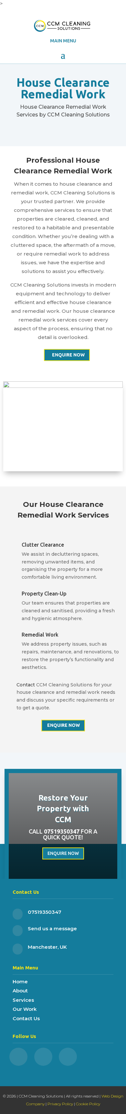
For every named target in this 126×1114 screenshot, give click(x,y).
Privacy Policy (60, 1103)
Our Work (25, 1009)
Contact (25, 685)
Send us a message (52, 928)
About (20, 991)
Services (23, 1000)
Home (20, 981)
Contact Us (26, 1018)
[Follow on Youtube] (68, 1057)
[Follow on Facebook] (18, 1057)
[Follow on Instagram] (43, 1057)
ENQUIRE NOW (68, 354)
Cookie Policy (88, 1103)
